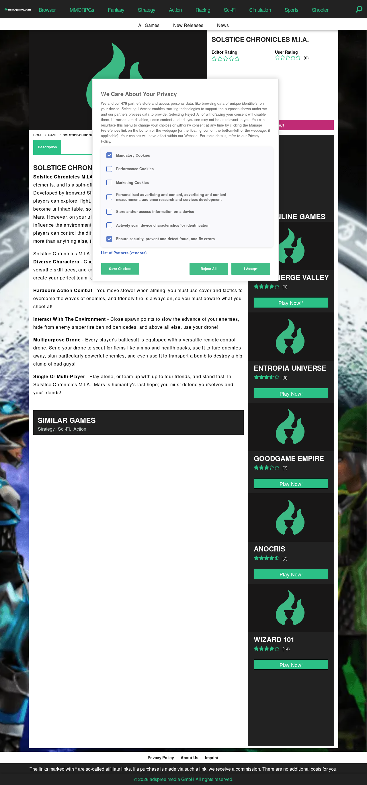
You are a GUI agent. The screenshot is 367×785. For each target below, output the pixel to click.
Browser (47, 9)
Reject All (209, 268)
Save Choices (120, 268)
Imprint (211, 757)
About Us (189, 757)
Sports (291, 9)
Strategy (146, 9)
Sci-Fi (230, 9)
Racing (203, 9)
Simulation (260, 9)
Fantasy (116, 9)
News (223, 25)
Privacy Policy (161, 757)
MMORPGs (82, 9)
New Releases (188, 25)
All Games (148, 25)
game (52, 135)
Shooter (320, 9)
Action (175, 9)
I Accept (251, 268)
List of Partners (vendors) (124, 252)
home (38, 135)
